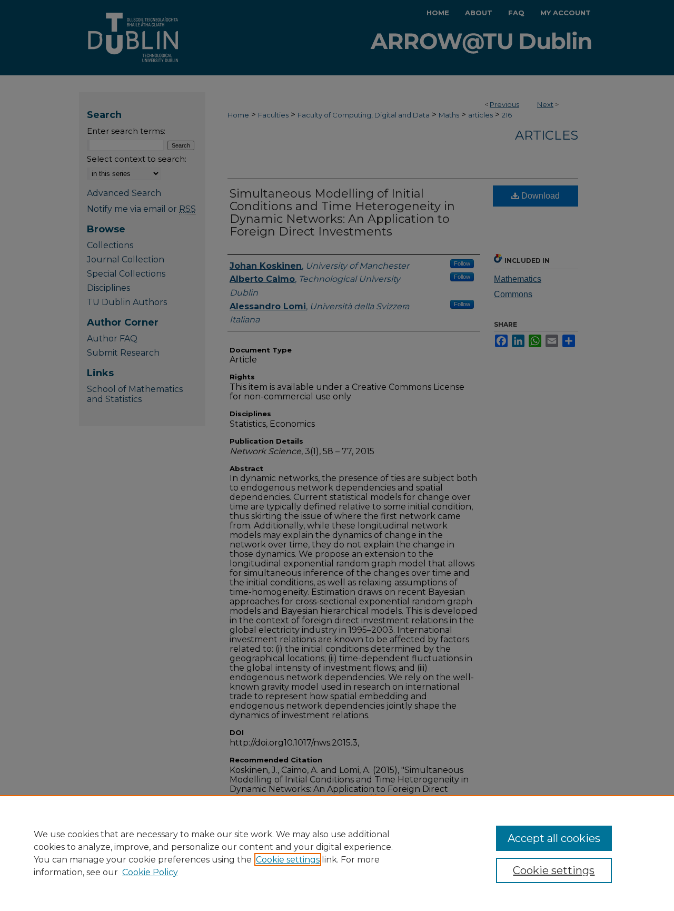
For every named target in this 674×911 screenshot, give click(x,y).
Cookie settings (288, 860)
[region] (337, 853)
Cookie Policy (150, 872)
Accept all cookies (554, 838)
